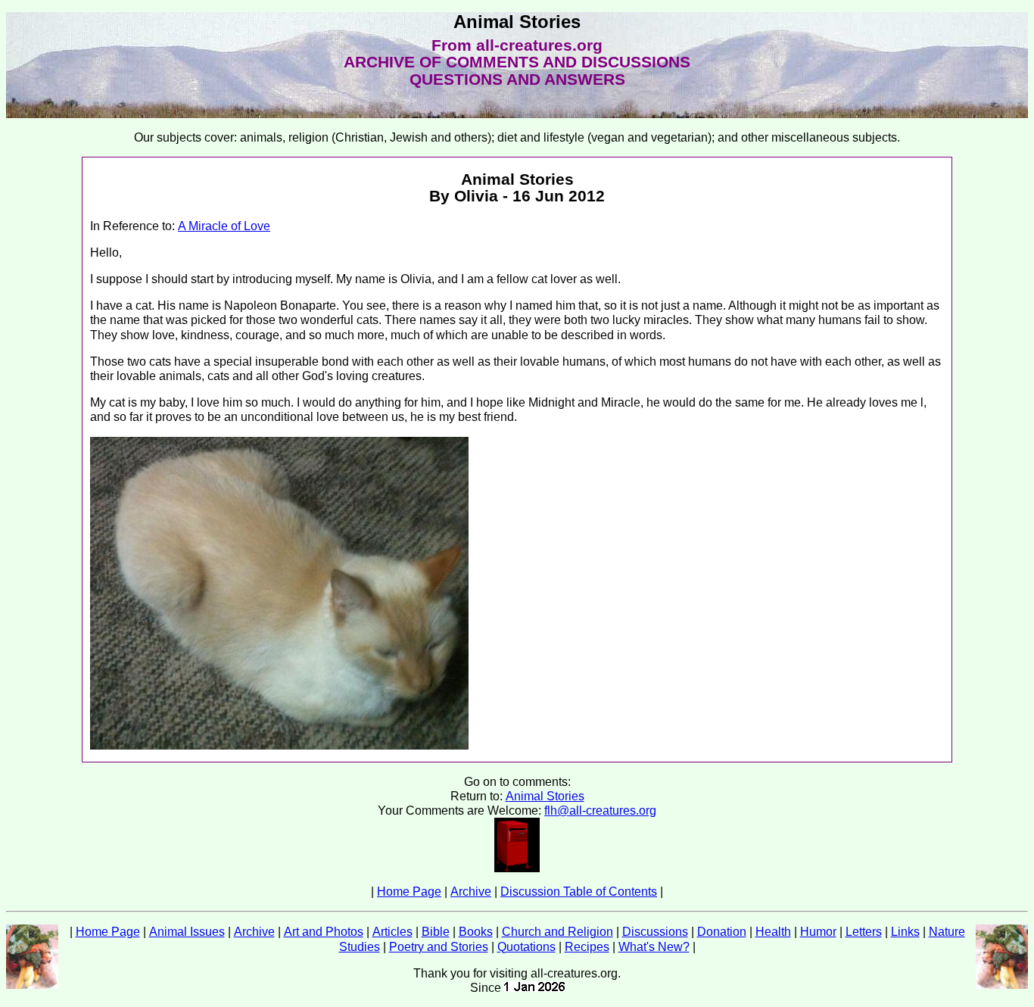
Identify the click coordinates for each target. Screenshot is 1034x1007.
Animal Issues (187, 931)
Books (476, 931)
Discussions (655, 931)
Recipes (587, 946)
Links (905, 931)
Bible (436, 931)
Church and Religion (557, 931)
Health (773, 931)
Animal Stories (545, 796)
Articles (392, 931)
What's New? (654, 946)
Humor (818, 931)
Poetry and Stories (438, 946)
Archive (470, 891)
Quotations (526, 946)
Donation (721, 931)
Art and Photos (323, 931)
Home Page (409, 891)
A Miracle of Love (224, 226)
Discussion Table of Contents (578, 891)
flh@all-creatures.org (600, 810)
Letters (864, 931)
